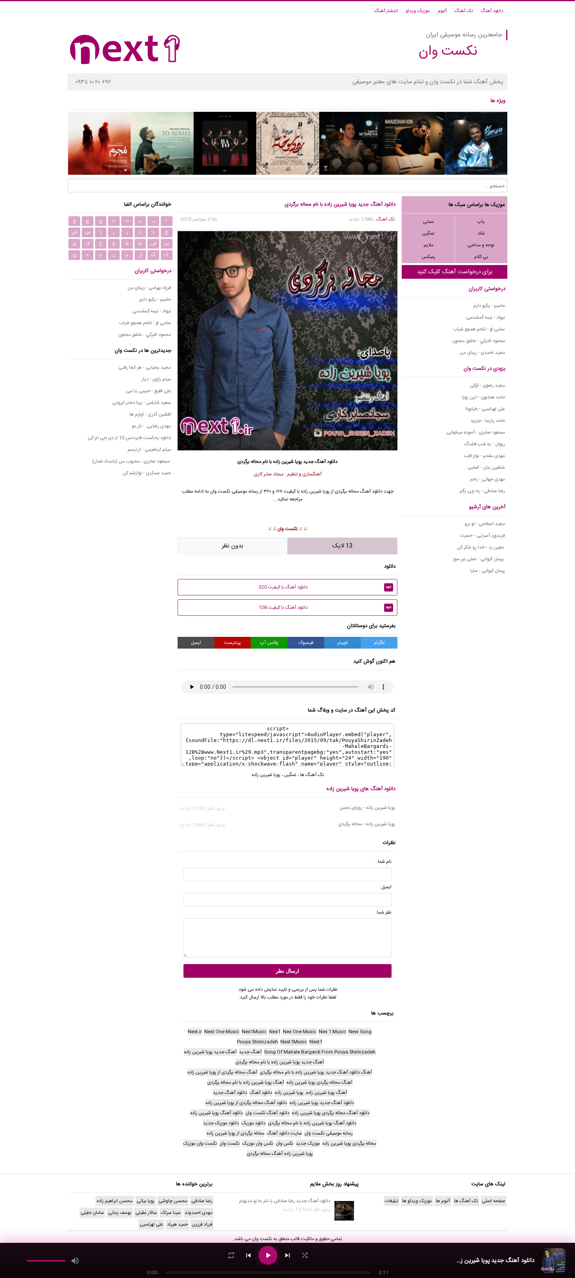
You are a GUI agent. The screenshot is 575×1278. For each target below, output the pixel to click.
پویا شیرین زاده (287, 462)
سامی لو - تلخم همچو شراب (479, 329)
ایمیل (196, 643)
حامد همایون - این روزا (483, 397)
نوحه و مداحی (480, 245)
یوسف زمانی (119, 1213)
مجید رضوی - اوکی (487, 385)
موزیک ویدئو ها (417, 1201)
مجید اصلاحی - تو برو (485, 524)
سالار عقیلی (146, 1213)
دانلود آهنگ (492, 11)
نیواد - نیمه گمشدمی (485, 317)
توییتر (342, 643)
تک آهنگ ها (312, 775)
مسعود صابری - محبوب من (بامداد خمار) (131, 461)
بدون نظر (232, 546)
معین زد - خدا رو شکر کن (481, 547)
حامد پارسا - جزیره (488, 421)
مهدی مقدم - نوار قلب (484, 456)
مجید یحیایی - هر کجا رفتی (145, 367)
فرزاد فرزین (202, 1224)
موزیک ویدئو (418, 11)
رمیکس (428, 257)
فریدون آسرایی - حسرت (482, 536)
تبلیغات (391, 1201)
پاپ (481, 222)
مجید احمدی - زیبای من (482, 353)
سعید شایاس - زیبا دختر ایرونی (141, 403)
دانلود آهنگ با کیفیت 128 (325, 607)
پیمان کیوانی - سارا (487, 571)
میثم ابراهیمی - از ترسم (149, 449)
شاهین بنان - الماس (486, 467)
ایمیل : (385, 887)
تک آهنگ (464, 11)
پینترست (232, 643)
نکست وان (287, 529)
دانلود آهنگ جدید (320, 462)
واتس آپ (269, 643)
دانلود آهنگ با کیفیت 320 (325, 587)
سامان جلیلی (92, 1213)
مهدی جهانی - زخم (487, 479)
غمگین (428, 233)
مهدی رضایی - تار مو (151, 426)
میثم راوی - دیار (156, 379)
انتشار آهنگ (386, 11)
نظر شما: (384, 912)
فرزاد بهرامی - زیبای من (149, 288)
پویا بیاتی (146, 1201)
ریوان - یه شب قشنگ (484, 444)
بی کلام (481, 257)
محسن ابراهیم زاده (115, 1201)
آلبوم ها (443, 1201)
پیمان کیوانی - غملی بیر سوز (479, 559)
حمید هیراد (177, 1224)
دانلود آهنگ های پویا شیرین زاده (361, 789)
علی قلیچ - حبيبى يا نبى (148, 391)
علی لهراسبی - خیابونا (485, 409)
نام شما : (384, 862)
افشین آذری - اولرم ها (150, 414)
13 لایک (342, 546)
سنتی (428, 222)
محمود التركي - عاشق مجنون (478, 341)
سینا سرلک (171, 1213)
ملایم (428, 245)
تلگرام (379, 643)
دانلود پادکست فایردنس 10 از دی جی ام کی (129, 438)
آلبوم (442, 11)
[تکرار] (231, 1255)
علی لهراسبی (151, 1224)
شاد (481, 233)
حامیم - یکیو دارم (489, 306)
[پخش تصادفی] (305, 1255)
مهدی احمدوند (198, 1213)
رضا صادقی (201, 1201)
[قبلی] (248, 1255)
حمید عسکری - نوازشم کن (146, 473)
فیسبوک (305, 643)
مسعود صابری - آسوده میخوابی (475, 432)
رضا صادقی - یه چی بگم (482, 491)
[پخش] (268, 1255)
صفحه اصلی (493, 1201)
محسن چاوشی (172, 1201)
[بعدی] (287, 1255)
